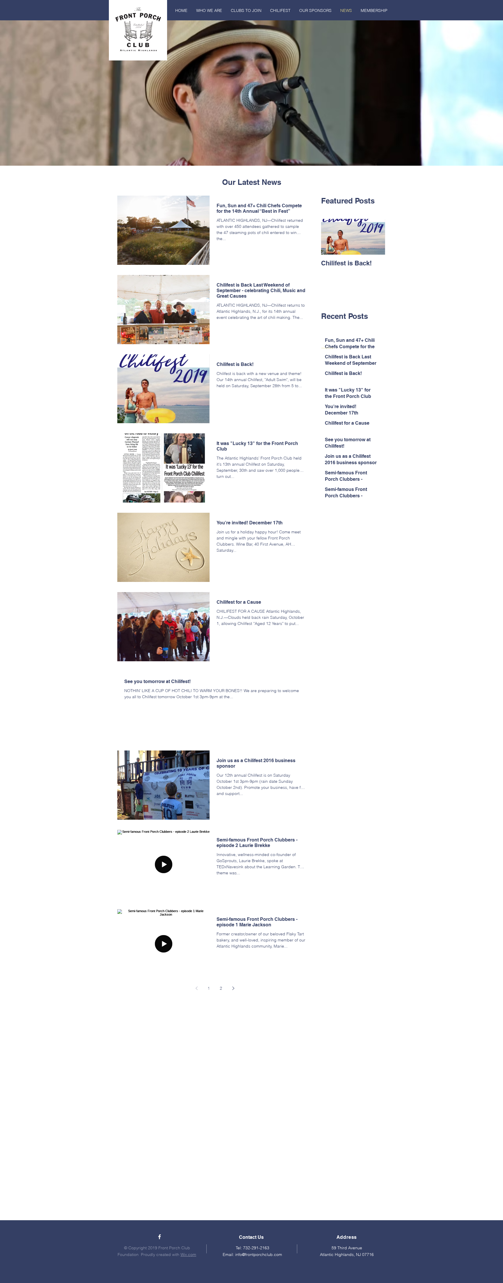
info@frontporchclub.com (258, 1254)
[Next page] (233, 988)
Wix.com (188, 1254)
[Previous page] (196, 988)
